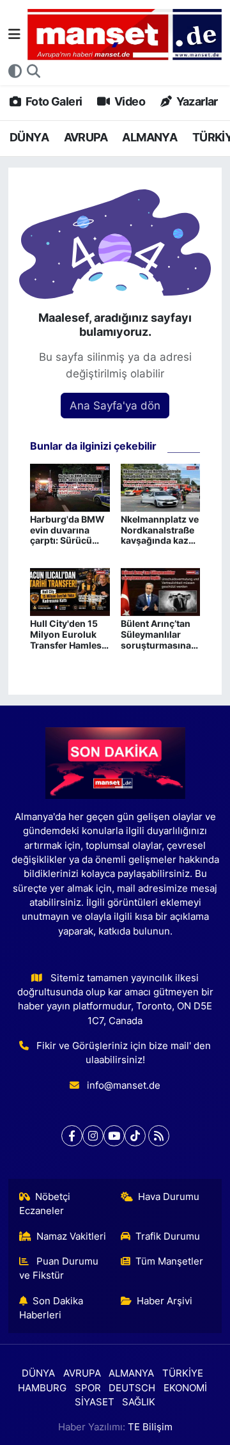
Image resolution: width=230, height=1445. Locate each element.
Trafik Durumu (167, 1236)
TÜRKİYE (182, 1373)
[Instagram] (92, 1135)
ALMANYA (149, 137)
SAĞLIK (138, 1402)
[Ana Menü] (14, 34)
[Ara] (33, 71)
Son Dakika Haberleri (51, 1308)
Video (128, 101)
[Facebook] (71, 1135)
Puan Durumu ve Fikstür (59, 1268)
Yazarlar (196, 101)
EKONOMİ (185, 1388)
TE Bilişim (150, 1427)
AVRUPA (85, 137)
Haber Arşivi (164, 1301)
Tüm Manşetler (169, 1261)
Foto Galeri (53, 101)
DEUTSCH (132, 1388)
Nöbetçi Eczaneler (45, 1204)
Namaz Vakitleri (71, 1236)
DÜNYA (29, 137)
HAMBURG (42, 1388)
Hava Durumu (168, 1197)
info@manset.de (123, 1085)
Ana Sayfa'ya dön (115, 405)
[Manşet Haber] (124, 35)
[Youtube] (114, 1135)
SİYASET (94, 1402)
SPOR (88, 1388)
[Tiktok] (135, 1135)
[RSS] (158, 1135)
